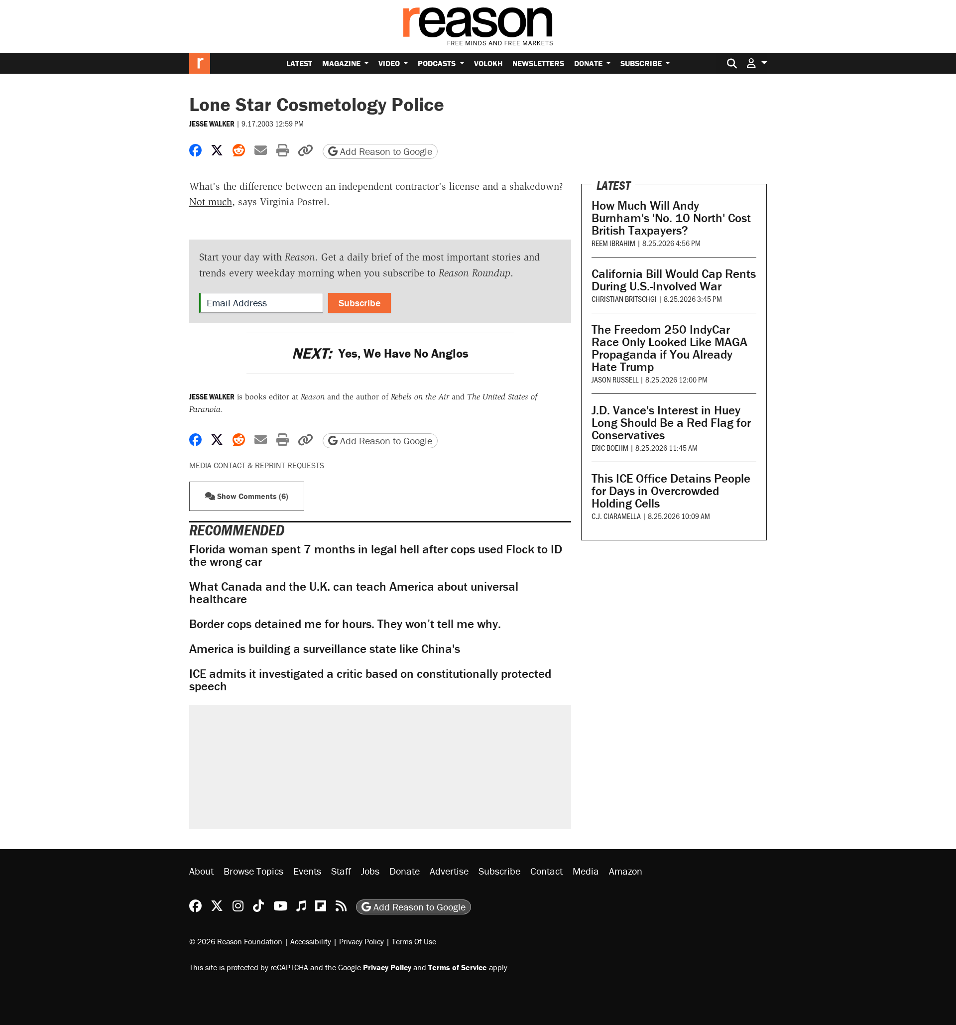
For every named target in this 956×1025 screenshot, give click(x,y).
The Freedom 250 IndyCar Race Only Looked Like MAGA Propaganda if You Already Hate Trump (669, 348)
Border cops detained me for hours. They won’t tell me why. (345, 624)
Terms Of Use (414, 941)
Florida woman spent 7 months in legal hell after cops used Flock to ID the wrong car (375, 555)
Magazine (342, 63)
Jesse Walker (212, 123)
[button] (757, 63)
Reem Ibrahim (613, 243)
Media (586, 871)
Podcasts (438, 63)
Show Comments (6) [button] (251, 496)
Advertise (449, 871)
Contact (546, 871)
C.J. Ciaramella (616, 516)
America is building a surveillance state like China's (324, 648)
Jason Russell (615, 379)
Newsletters (538, 63)
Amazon (625, 871)
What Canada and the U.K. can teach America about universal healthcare (353, 593)
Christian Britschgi (624, 298)
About (201, 871)
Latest (299, 63)
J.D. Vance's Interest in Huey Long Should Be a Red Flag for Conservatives (671, 422)
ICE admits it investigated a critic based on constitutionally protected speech (370, 680)
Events (307, 871)
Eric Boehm (610, 447)
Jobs (370, 871)
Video (390, 63)
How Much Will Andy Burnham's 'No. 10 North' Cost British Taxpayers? (671, 218)
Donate (589, 63)
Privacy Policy (361, 941)
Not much (210, 202)
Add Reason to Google (385, 151)
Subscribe (642, 63)
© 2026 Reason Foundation (235, 941)
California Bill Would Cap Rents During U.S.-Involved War (674, 280)
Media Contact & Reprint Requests (256, 465)
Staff (341, 871)
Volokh (488, 63)
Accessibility (310, 941)
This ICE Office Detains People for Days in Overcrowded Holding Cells (671, 491)
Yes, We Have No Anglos (380, 353)
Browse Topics (253, 871)
